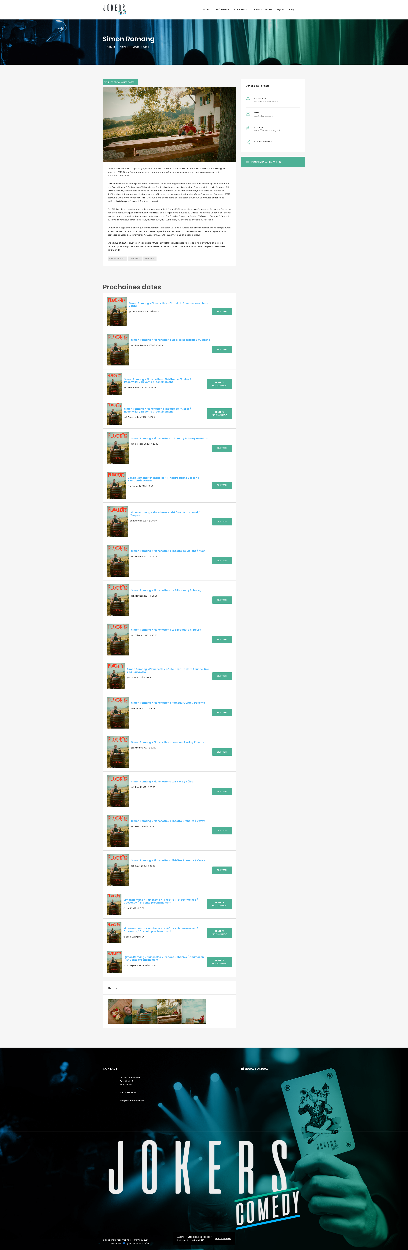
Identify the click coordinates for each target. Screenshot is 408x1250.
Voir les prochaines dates (119, 82)
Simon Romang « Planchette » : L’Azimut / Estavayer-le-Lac (169, 438)
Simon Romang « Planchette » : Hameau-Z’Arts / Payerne (168, 703)
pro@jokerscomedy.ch (265, 116)
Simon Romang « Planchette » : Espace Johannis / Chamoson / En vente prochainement (164, 958)
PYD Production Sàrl (139, 1243)
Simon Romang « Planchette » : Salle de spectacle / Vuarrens (170, 340)
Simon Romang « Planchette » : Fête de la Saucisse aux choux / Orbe (169, 304)
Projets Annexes (263, 9)
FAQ (291, 9)
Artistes (124, 46)
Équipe (280, 9)
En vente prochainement (219, 384)
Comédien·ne (135, 259)
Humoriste (150, 259)
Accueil (206, 9)
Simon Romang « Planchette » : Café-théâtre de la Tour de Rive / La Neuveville (168, 670)
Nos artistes (241, 9)
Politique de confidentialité (190, 1240)
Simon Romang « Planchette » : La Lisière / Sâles (162, 781)
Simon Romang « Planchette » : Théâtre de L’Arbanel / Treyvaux (165, 514)
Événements (222, 9)
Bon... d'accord (223, 1238)
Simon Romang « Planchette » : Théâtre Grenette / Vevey (168, 821)
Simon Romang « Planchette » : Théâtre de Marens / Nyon (168, 551)
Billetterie (222, 311)
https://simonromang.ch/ (267, 130)
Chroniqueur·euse (117, 259)
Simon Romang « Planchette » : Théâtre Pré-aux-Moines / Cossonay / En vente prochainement (161, 901)
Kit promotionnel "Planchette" (264, 161)
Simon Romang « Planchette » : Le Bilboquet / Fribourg (166, 590)
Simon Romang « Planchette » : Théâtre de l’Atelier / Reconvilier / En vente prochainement (157, 380)
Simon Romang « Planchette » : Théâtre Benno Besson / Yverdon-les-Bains (163, 479)
